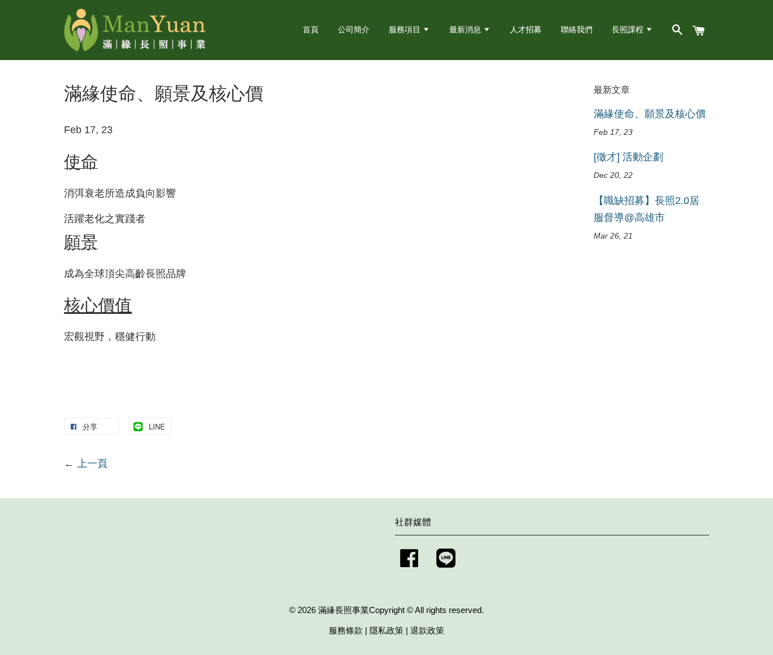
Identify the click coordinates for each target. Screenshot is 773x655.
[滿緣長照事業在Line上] (446, 569)
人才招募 (526, 29)
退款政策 (427, 630)
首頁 (311, 29)
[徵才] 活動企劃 (628, 157)
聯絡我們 (576, 29)
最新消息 (466, 29)
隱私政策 (386, 630)
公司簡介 (354, 29)
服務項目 (406, 29)
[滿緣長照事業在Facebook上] (409, 569)
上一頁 (92, 463)
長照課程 (629, 29)
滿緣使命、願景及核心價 (650, 114)
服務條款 (346, 630)
